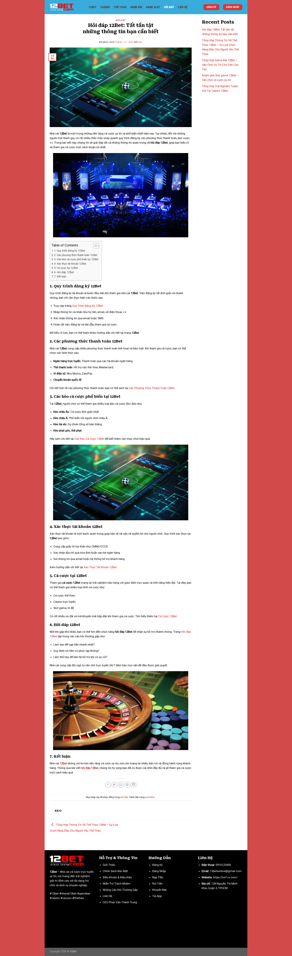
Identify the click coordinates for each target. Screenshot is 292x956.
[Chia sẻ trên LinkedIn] (134, 785)
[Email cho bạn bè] (121, 785)
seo (140, 42)
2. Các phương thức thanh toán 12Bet (75, 255)
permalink (150, 797)
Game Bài (136, 7)
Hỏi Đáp (169, 7)
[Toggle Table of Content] (94, 246)
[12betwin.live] (66, 7)
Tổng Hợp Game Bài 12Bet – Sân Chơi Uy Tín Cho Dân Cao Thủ (220, 64)
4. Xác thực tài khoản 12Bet (70, 263)
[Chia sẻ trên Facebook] (108, 785)
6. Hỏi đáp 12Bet (64, 272)
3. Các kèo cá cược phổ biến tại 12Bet (76, 259)
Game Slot (153, 7)
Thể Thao (120, 7)
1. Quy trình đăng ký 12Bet (69, 250)
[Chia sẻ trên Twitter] (114, 785)
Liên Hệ (182, 7)
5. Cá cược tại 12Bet (66, 268)
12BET (93, 7)
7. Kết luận (60, 276)
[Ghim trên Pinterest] (127, 785)
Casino (105, 7)
